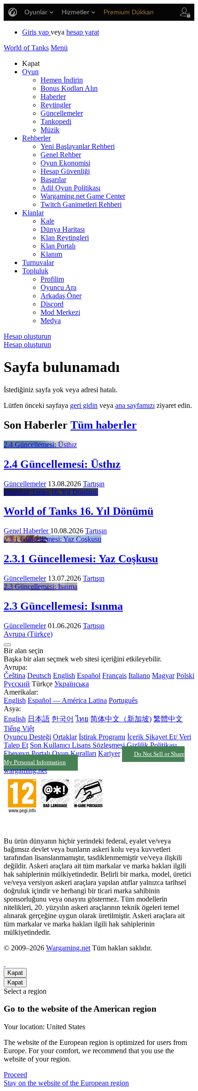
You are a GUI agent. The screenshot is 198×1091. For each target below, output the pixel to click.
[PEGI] (55, 825)
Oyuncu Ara (58, 287)
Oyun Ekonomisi (65, 163)
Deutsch (39, 675)
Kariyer (109, 753)
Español (88, 675)
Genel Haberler (27, 531)
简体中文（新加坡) (120, 719)
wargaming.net (25, 770)
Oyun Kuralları (74, 753)
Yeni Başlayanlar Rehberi (78, 146)
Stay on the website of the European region (66, 1083)
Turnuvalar (38, 262)
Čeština (14, 675)
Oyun (30, 72)
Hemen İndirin (62, 80)
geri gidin (84, 405)
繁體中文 (168, 719)
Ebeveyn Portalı (27, 753)
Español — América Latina (67, 700)
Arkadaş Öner (61, 296)
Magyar (163, 675)
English (64, 675)
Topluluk (35, 271)
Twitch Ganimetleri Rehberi (81, 204)
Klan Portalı (58, 246)
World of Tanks (26, 48)
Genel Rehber (61, 155)
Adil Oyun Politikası (70, 188)
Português (123, 700)
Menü (59, 48)
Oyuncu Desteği (27, 737)
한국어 (63, 719)
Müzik (50, 130)
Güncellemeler (62, 113)
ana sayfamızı (135, 405)
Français (114, 675)
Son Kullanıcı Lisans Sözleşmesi (77, 745)
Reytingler (56, 105)
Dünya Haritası (63, 229)
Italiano (139, 675)
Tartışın (94, 484)
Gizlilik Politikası (152, 745)
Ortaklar (65, 737)
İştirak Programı (102, 737)
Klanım (51, 254)
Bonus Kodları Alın (69, 88)
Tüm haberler (103, 425)
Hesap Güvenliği (65, 171)
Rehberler (36, 138)
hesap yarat (82, 32)
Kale (47, 221)
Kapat (15, 972)
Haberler (53, 96)
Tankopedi (56, 121)
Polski (185, 675)
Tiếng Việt (19, 728)
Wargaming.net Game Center (83, 196)
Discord (52, 304)
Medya (51, 320)
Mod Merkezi (60, 312)
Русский (17, 684)
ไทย (82, 719)
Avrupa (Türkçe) (28, 634)
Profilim (52, 279)
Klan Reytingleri (65, 238)
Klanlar (33, 213)
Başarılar (53, 179)
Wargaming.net (68, 948)
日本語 (39, 719)
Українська (71, 684)
